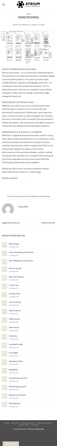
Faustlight (13, 352)
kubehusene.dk (48, 222)
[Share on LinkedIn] (40, 187)
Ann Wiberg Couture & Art (21, 260)
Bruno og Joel (15, 268)
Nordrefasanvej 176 (18, 378)
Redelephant (15, 403)
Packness (13, 336)
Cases (28, 14)
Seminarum (14, 327)
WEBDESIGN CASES (44, 423)
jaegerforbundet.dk (10, 222)
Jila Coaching (15, 302)
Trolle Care (14, 285)
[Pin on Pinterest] (36, 187)
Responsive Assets (17, 395)
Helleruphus (14, 319)
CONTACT (35, 425)
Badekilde (13, 369)
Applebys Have (16, 361)
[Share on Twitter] (26, 187)
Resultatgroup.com (17, 386)
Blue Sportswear (16, 276)
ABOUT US (15, 423)
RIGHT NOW (24, 425)
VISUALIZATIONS (28, 423)
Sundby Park (14, 293)
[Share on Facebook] (21, 187)
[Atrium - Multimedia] (28, 4)
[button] (3, 4)
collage (41, 25)
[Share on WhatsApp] (16, 187)
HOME (6, 423)
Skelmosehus (15, 310)
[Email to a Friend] (31, 187)
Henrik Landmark (10, 178)
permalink (46, 196)
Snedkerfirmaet (16, 344)
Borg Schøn (14, 243)
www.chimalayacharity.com (21, 252)
